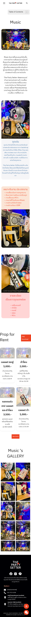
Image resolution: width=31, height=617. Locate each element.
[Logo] (15, 3)
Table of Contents (16, 11)
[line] (20, 574)
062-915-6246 (11, 593)
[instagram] (15, 574)
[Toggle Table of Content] (26, 12)
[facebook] (11, 574)
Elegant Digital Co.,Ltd (18, 615)
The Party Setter (23, 613)
